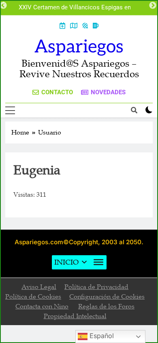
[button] (66, 262)
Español (101, 336)
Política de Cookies (33, 297)
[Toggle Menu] (98, 262)
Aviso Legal (38, 287)
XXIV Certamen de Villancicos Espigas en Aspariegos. (75, 7)
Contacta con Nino (41, 306)
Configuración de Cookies (107, 297)
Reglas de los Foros (106, 306)
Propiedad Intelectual (75, 316)
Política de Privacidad (96, 287)
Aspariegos (79, 47)
